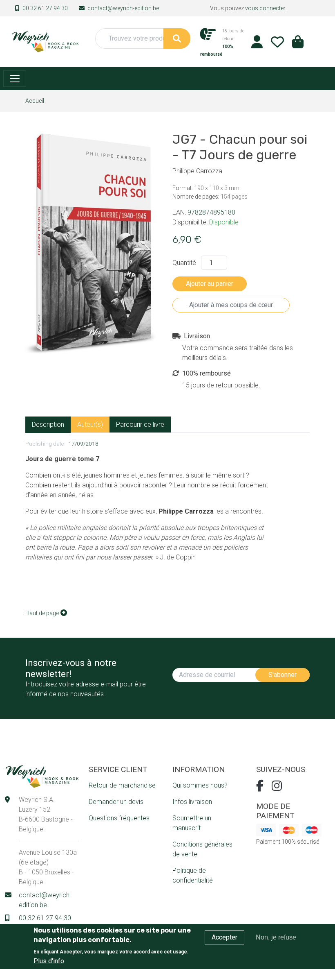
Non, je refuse (276, 937)
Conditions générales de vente (202, 849)
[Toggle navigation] (14, 78)
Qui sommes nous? (200, 785)
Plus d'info (49, 961)
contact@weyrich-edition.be (123, 8)
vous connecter (265, 8)
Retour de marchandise (122, 785)
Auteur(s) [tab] (90, 424)
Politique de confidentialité (192, 875)
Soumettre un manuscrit (191, 823)
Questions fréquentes (119, 818)
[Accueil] (45, 41)
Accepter (224, 937)
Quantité (184, 263)
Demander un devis (116, 802)
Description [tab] (48, 424)
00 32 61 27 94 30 (45, 8)
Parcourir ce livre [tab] (140, 424)
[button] (298, 44)
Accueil (34, 100)
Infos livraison (192, 802)
